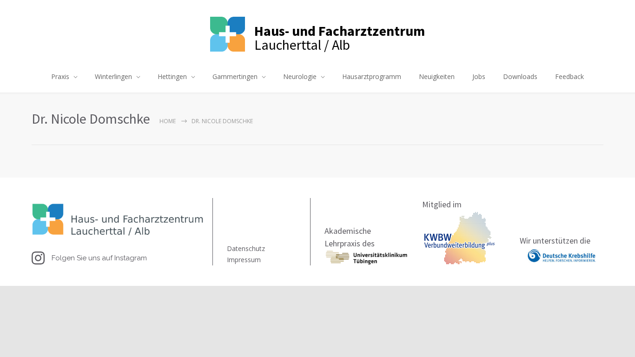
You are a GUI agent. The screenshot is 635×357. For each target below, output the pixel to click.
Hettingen (172, 76)
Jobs (478, 76)
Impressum (244, 259)
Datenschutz (246, 248)
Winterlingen (113, 76)
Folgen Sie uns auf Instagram (99, 258)
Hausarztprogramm (371, 76)
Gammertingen (235, 76)
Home (167, 121)
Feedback (569, 76)
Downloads (520, 76)
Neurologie (300, 76)
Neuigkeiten (437, 76)
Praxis (60, 76)
